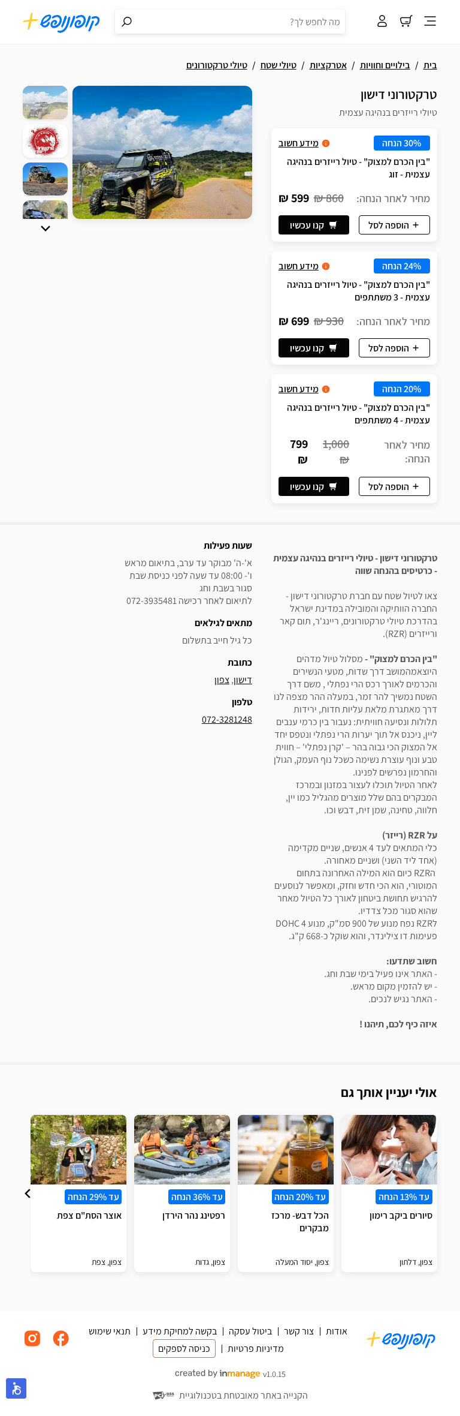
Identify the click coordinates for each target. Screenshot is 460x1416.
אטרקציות (328, 65)
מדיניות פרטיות (256, 1348)
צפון (221, 680)
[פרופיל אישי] (382, 22)
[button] (45, 228)
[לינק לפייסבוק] (61, 1345)
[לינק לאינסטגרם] (32, 1345)
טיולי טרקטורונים (216, 65)
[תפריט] (430, 22)
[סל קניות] (406, 22)
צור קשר (299, 1331)
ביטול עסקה (250, 1331)
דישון (243, 680)
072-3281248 (227, 719)
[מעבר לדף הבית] (62, 22)
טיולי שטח (278, 65)
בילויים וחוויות (385, 65)
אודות (336, 1331)
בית (430, 65)
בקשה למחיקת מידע (180, 1331)
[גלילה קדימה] (45, 228)
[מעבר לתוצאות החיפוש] (127, 22)
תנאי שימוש (110, 1331)
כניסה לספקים (184, 1348)
